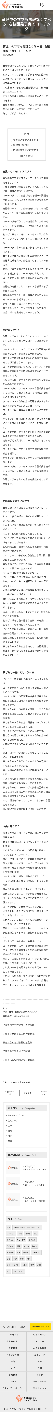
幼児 (29, 1259)
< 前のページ (10, 1093)
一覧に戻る (27, 1093)
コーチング (36, 1252)
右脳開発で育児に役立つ (25, 150)
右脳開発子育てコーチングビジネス (27, 1227)
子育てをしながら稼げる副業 (17, 1042)
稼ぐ (8, 1271)
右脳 (28, 1082)
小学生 (24, 1265)
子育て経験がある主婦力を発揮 (18, 1033)
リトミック (11, 1233)
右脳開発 (10, 1252)
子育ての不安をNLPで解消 (16, 1051)
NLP (23, 1082)
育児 (32, 1265)
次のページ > (43, 1093)
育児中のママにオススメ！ (26, 140)
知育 (20, 1233)
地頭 (39, 1265)
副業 (19, 1082)
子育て (26, 1252)
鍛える (34, 1246)
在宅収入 (10, 1246)
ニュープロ (21, 1240)
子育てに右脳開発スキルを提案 (18, 1059)
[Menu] (48, 5)
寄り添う (32, 1240)
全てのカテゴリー (16, 1115)
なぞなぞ (10, 1240)
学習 (8, 1259)
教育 (22, 1259)
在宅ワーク (7, 1082)
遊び (35, 1233)
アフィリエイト (13, 1265)
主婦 (15, 1082)
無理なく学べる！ (22, 145)
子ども (26, 1246)
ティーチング (19, 1271)
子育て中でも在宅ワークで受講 (18, 1025)
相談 (15, 1259)
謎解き (28, 1233)
